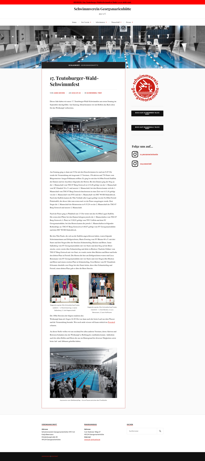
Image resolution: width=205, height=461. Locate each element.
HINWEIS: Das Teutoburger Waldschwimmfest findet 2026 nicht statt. (102, 2)
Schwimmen (100, 22)
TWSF (100, 93)
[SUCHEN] (160, 431)
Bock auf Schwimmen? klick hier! (147, 113)
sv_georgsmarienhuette (149, 154)
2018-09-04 (76, 93)
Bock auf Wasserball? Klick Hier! (147, 127)
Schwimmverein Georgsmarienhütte (102, 8)
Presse (128, 22)
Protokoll (111, 322)
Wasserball (115, 22)
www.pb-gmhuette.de (92, 439)
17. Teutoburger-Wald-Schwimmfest (74, 81)
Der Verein (85, 22)
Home (74, 22)
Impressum (46, 456)
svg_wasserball (145, 164)
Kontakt (54, 456)
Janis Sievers (59, 93)
